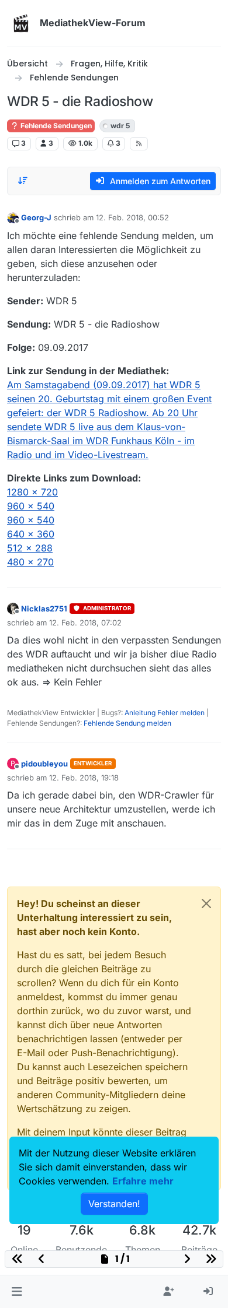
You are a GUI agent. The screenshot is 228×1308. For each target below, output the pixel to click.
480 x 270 (30, 562)
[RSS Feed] (139, 143)
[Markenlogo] (21, 23)
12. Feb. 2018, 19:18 (84, 777)
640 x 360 (30, 534)
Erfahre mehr (143, 1181)
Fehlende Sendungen (55, 125)
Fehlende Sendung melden (127, 723)
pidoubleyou (44, 763)
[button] (17, 1291)
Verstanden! (114, 1203)
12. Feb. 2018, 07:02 (85, 622)
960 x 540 (30, 506)
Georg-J (36, 217)
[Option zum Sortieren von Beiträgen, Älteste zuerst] (22, 181)
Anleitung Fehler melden (165, 712)
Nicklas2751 (44, 608)
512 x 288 (30, 548)
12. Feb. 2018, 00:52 (132, 217)
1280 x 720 (32, 492)
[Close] (206, 903)
